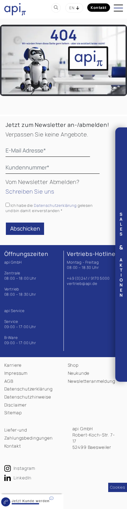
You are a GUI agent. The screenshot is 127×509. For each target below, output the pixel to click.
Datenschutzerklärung (55, 205)
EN (72, 7)
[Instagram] (8, 468)
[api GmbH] (15, 8)
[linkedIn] (8, 478)
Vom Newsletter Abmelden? (42, 182)
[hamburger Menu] (119, 8)
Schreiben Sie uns (30, 191)
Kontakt (99, 7)
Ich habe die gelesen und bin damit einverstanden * (49, 208)
